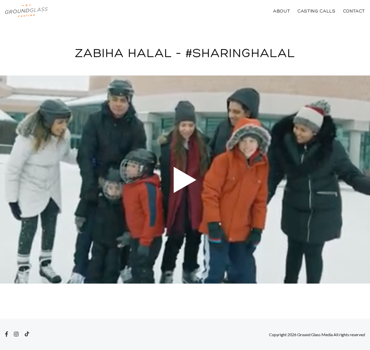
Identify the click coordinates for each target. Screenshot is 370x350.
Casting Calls (316, 11)
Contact (354, 11)
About (281, 11)
